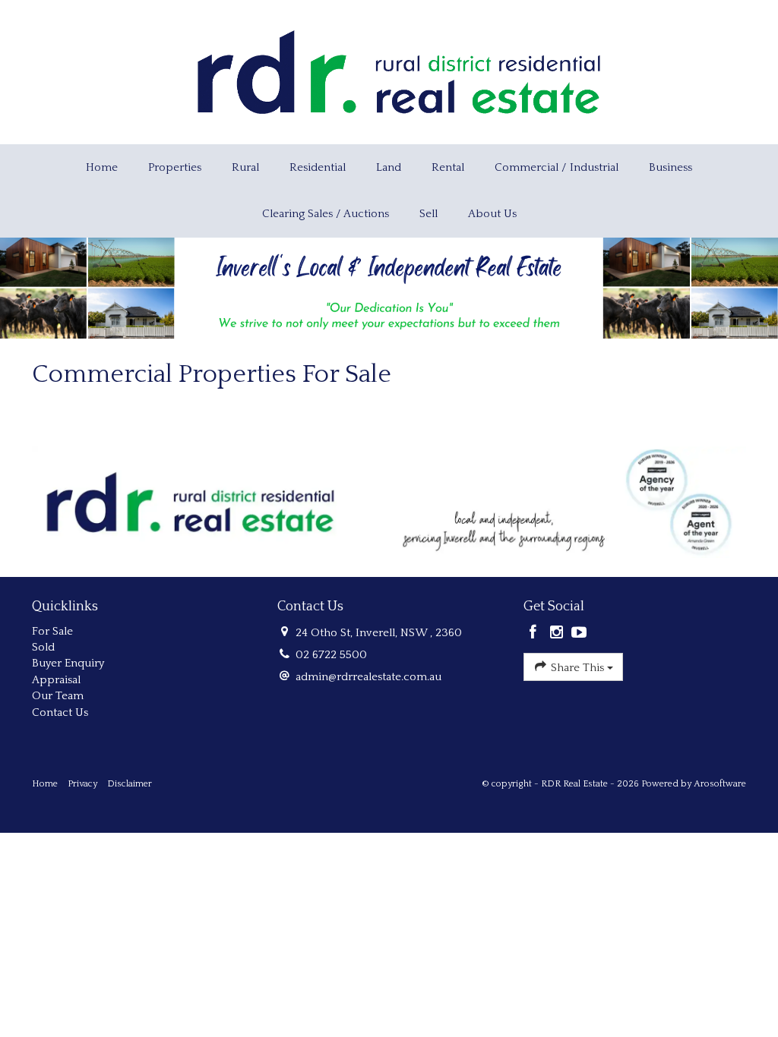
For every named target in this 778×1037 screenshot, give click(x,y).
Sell (428, 213)
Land (388, 167)
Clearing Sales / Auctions (325, 213)
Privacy (82, 784)
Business (670, 167)
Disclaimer (129, 784)
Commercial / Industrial (556, 167)
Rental (448, 167)
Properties (174, 167)
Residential (317, 167)
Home (102, 167)
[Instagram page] (558, 634)
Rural (245, 167)
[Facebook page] (535, 634)
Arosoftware (720, 784)
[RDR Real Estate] (398, 71)
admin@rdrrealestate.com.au (368, 676)
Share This (577, 667)
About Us (492, 213)
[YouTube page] (580, 634)
